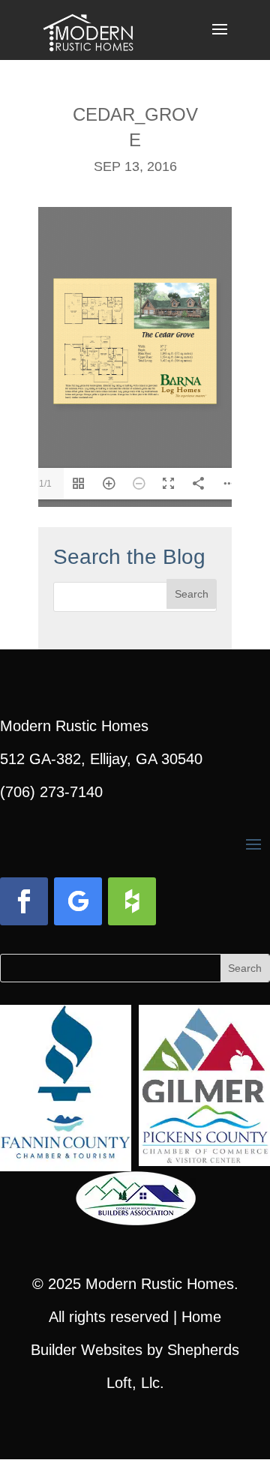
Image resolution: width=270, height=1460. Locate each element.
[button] (220, 39)
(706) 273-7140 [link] (51, 792)
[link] (88, 28)
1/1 (45, 483)
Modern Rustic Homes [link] (160, 1284)
